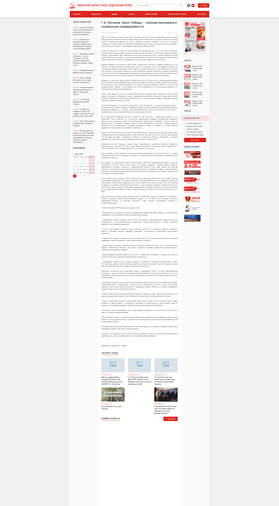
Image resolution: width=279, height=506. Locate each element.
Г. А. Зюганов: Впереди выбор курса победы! (81, 101)
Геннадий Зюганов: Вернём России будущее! (83, 71)
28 (87, 173)
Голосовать (195, 140)
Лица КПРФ (96, 14)
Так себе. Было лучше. (194, 132)
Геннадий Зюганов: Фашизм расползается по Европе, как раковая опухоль (83, 91)
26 (81, 173)
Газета (131, 14)
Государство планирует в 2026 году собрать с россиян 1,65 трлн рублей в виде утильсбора (83, 112)
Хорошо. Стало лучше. (194, 126)
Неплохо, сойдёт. (192, 129)
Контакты (201, 14)
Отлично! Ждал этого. (194, 123)
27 (84, 173)
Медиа (114, 14)
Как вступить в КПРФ (177, 14)
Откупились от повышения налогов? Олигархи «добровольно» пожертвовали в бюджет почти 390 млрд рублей (82, 44)
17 (74, 169)
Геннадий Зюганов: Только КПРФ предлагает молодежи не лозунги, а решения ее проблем (83, 31)
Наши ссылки (151, 14)
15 (90, 166)
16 (93, 166)
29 (90, 173)
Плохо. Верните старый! (195, 135)
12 (81, 166)
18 (77, 169)
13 (84, 166)
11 (77, 166)
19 (81, 169)
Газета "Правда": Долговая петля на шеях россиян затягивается (82, 80)
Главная (76, 14)
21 (87, 169)
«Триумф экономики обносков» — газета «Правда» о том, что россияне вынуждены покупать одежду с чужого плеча (83, 59)
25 (77, 173)
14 (87, 166)
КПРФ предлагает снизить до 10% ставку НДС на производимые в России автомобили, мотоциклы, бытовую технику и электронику (83, 136)
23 (93, 169)
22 (90, 169)
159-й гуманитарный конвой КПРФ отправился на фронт (83, 123)
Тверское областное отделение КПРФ (104, 5)
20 (84, 169)
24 (74, 173)
